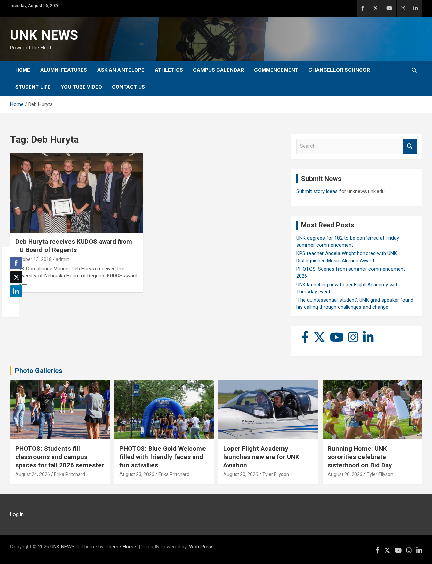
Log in (17, 514)
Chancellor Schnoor (339, 70)
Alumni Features (63, 70)
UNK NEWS (44, 35)
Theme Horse (121, 547)
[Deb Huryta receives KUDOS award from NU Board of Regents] (77, 193)
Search (410, 146)
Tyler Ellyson (275, 474)
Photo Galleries (38, 371)
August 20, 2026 (240, 474)
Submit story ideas (317, 191)
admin (62, 259)
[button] (14, 304)
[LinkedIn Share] (16, 291)
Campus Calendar (218, 70)
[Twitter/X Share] (16, 277)
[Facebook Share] (16, 263)
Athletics (169, 70)
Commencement (276, 70)
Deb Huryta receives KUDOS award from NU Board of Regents (73, 246)
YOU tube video (81, 87)
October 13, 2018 (33, 259)
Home (22, 70)
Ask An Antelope (120, 70)
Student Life (33, 87)
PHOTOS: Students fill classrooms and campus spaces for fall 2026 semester (59, 457)
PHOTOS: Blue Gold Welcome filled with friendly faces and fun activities (162, 457)
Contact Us (128, 87)
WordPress (201, 547)
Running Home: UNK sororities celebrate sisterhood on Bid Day (360, 457)
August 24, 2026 (32, 474)
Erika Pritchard (69, 474)
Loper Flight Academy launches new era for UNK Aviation (261, 457)
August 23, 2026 (136, 474)
